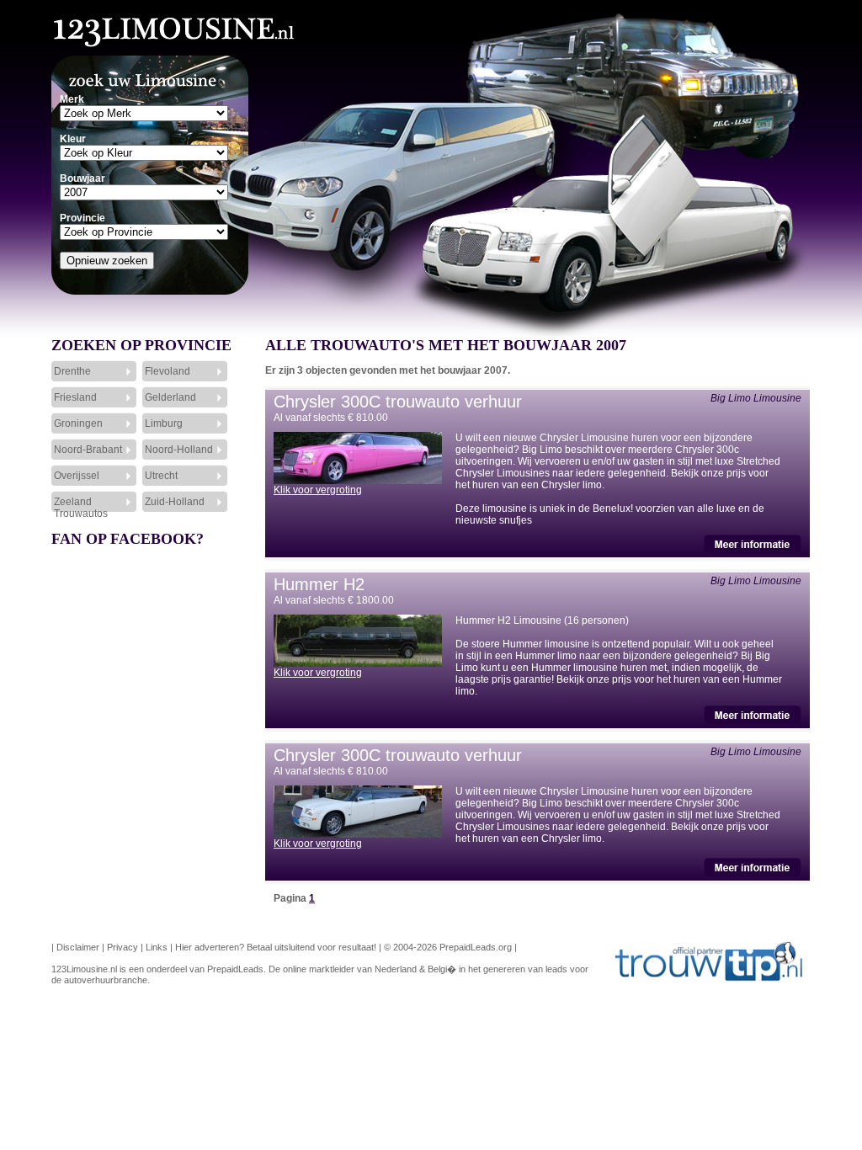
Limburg (164, 423)
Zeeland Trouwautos (81, 506)
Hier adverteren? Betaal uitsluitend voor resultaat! (275, 947)
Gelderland (170, 397)
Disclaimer (77, 947)
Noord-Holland (179, 449)
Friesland (75, 397)
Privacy (122, 947)
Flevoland (167, 371)
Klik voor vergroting (318, 490)
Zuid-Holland (175, 502)
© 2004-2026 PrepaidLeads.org (448, 947)
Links (157, 947)
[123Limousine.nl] (150, 25)
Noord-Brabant (88, 449)
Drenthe (72, 371)
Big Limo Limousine (755, 398)
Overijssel (76, 476)
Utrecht (161, 476)
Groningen (78, 423)
